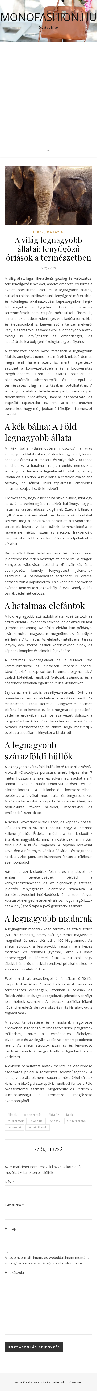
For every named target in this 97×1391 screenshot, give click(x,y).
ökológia (37, 1121)
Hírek (38, 232)
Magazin (55, 232)
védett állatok (37, 1127)
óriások (55, 1121)
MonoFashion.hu (48, 17)
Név (9, 1181)
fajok (69, 1115)
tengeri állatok (76, 1121)
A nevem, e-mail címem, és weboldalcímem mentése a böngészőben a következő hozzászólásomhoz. (47, 1260)
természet (14, 1127)
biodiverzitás (32, 1115)
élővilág (54, 1115)
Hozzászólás (15, 1272)
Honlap (10, 1228)
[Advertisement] (48, 92)
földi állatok (16, 1121)
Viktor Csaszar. (71, 1382)
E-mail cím (14, 1205)
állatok (12, 1115)
